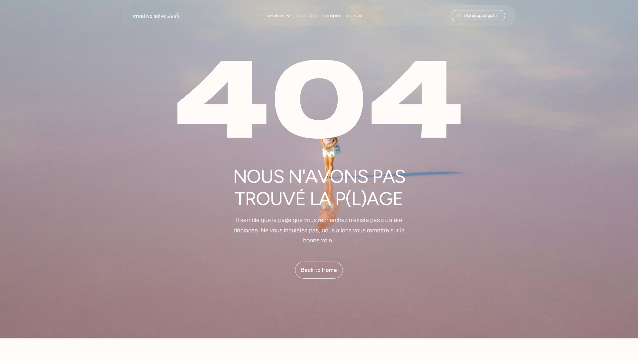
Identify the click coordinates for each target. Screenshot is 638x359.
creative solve (156, 16)
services (275, 15)
